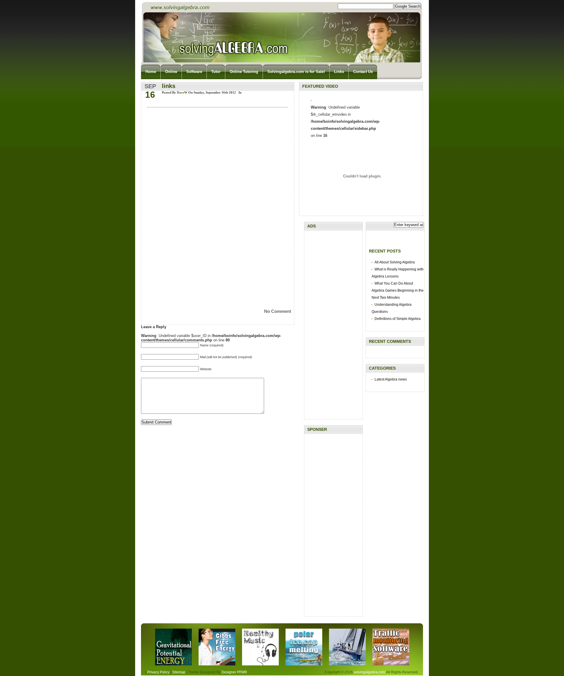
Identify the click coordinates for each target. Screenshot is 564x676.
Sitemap (178, 672)
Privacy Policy (158, 672)
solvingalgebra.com (369, 672)
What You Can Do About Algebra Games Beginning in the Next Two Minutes (398, 290)
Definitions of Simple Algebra (398, 319)
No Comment (277, 311)
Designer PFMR (234, 672)
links (168, 86)
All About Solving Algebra (395, 262)
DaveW (182, 92)
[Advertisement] (333, 322)
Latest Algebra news (391, 379)
